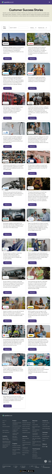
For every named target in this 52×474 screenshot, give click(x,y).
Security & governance (34, 455)
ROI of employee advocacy (35, 430)
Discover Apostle (6, 426)
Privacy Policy (16, 467)
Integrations (14, 439)
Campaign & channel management (16, 423)
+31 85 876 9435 (46, 426)
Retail (23, 454)
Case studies (35, 424)
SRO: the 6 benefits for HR (36, 439)
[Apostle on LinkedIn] (46, 446)
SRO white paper (36, 436)
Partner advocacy (26, 426)
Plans (4, 422)
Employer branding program (16, 453)
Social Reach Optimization (35, 434)
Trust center (34, 452)
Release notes (45, 438)
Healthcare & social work (26, 445)
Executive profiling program (16, 450)
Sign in (43, 440)
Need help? (44, 434)
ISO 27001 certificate (36, 458)
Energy (23, 440)
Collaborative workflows (15, 430)
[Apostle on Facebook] (44, 446)
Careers (4, 424)
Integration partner (26, 432)
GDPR (32, 466)
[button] (49, 2)
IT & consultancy (25, 450)
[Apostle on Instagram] (43, 446)
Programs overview (16, 445)
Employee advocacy (26, 422)
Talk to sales (44, 424)
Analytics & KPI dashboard (15, 434)
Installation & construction (25, 448)
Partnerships (25, 430)
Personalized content (16, 426)
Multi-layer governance (14, 437)
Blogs (33, 422)
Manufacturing (25, 452)
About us (4, 420)
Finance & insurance (26, 442)
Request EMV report (36, 444)
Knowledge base (45, 436)
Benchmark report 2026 (36, 427)
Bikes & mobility (25, 438)
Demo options (5, 430)
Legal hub (34, 450)
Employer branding (26, 424)
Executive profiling (26, 428)
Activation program (16, 447)
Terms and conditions (23, 467)
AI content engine (16, 427)
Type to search (13, 27)
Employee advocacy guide (36, 442)
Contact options (45, 422)
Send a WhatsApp (46, 428)
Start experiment (6, 432)
